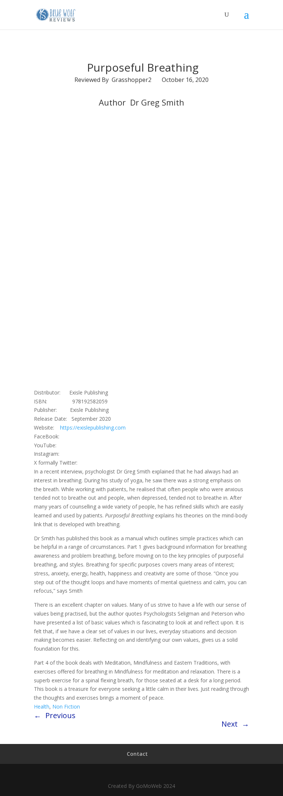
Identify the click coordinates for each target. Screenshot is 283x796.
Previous (60, 715)
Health (41, 706)
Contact (137, 753)
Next (229, 724)
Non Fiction (66, 706)
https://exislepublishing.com (93, 427)
